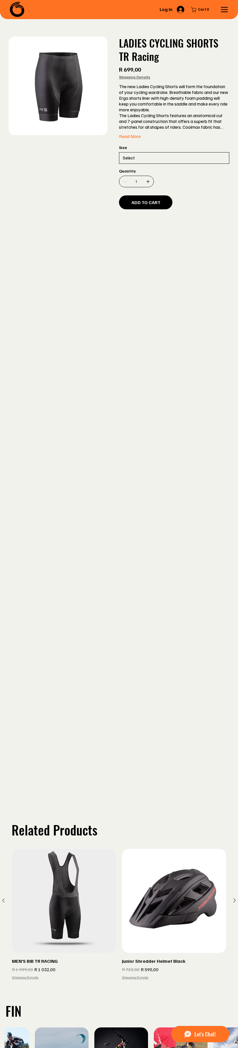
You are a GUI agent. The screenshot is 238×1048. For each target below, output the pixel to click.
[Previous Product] (3, 900)
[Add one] (148, 181)
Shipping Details (25, 977)
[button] (201, 9)
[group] (119, 914)
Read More (130, 136)
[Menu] (224, 10)
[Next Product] (234, 900)
